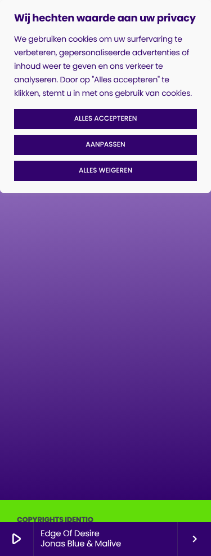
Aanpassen (105, 144)
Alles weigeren (105, 170)
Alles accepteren (105, 118)
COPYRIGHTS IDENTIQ (55, 519)
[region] (105, 96)
